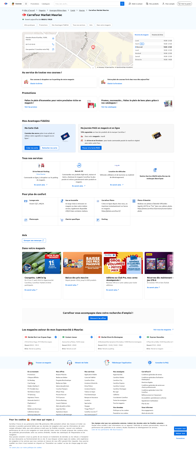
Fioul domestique (90, 394)
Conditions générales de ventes (152, 374)
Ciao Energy (31, 383)
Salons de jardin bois (62, 386)
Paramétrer (180, 438)
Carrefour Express (118, 383)
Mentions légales (147, 382)
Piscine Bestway (61, 400)
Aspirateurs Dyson (62, 412)
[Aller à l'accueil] (6, 4)
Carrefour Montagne (119, 389)
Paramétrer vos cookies (120, 413)
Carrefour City (117, 380)
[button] (26, 4)
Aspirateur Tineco (33, 397)
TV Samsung (31, 394)
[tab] (141, 34)
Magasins (42, 10)
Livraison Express (90, 389)
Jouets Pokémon (61, 403)
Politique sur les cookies (121, 410)
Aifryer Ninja (60, 392)
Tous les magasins (118, 403)
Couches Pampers (61, 389)
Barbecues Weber (61, 377)
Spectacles (88, 403)
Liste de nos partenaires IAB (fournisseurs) (107, 430)
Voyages (87, 406)
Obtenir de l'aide (81, 362)
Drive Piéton (89, 386)
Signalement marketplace (150, 401)
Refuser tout (180, 433)
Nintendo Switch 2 (34, 400)
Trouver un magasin (43, 362)
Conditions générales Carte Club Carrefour (152, 391)
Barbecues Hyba (61, 383)
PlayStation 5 (32, 403)
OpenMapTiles (109, 67)
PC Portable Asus (33, 389)
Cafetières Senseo (33, 412)
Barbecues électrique (34, 409)
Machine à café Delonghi (64, 414)
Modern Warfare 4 (33, 386)
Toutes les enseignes (119, 400)
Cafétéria (116, 394)
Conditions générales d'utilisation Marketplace (152, 378)
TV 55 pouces (60, 397)
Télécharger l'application (121, 362)
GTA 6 (29, 406)
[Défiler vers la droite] (169, 275)
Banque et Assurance (91, 397)
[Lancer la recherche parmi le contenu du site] (122, 4)
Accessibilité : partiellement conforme (154, 398)
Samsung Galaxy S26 (34, 414)
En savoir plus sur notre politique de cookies (26, 447)
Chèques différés (33, 377)
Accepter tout (180, 428)
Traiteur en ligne (90, 392)
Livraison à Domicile (91, 383)
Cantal (72, 10)
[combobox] (89, 4)
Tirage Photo (89, 409)
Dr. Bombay (31, 380)
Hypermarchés (117, 374)
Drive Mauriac (41, 174)
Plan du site (145, 403)
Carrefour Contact (119, 386)
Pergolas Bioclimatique (63, 380)
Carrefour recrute (90, 412)
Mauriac (82, 10)
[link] (56, 338)
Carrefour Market (118, 377)
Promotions (31, 374)
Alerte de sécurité (147, 413)
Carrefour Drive (89, 380)
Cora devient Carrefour (120, 397)
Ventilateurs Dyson (34, 392)
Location (87, 400)
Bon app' (116, 392)
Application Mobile (91, 374)
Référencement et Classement (151, 395)
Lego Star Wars (61, 409)
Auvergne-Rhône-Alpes (58, 10)
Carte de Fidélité (90, 377)
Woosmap (100, 67)
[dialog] (98, 433)
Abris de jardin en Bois (63, 406)
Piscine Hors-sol (61, 394)
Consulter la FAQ (161, 362)
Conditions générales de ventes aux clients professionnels (153, 386)
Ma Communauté (90, 414)
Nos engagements (147, 410)
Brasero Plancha (61, 374)
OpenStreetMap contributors (124, 67)
